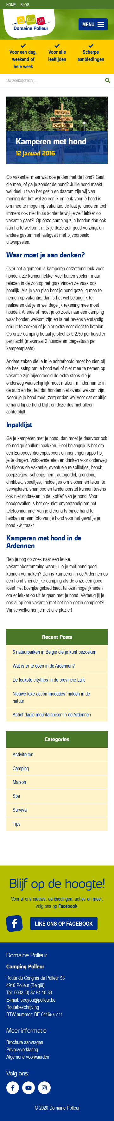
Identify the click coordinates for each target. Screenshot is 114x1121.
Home (11, 4)
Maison (19, 781)
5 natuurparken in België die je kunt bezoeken (54, 651)
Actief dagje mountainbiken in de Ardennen (52, 714)
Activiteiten (23, 754)
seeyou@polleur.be (38, 999)
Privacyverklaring (22, 1049)
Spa (16, 795)
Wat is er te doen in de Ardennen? (44, 665)
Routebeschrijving (22, 1007)
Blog (25, 4)
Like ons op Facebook (64, 923)
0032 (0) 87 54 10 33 (33, 992)
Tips (17, 823)
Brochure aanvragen (24, 1042)
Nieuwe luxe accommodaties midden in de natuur (51, 697)
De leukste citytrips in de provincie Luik (49, 679)
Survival (20, 809)
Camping (21, 768)
